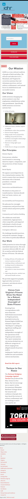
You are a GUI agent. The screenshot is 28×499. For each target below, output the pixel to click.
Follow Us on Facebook (9, 435)
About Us (3, 480)
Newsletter (3, 472)
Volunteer (14, 57)
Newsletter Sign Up (5, 478)
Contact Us (3, 495)
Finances (3, 487)
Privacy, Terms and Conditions (8, 493)
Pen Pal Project (4, 466)
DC (1, 456)
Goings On (3, 470)
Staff (2, 491)
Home (4, 66)
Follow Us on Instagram (9, 438)
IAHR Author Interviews (6, 468)
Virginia (3, 460)
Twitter (8, 497)
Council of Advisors (5, 485)
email (12, 497)
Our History (3, 489)
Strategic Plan (4, 476)
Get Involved (4, 462)
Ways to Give (4, 452)
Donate (14, 52)
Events (2, 474)
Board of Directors (5, 483)
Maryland (3, 458)
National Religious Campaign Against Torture (13, 376)
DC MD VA (3, 454)
